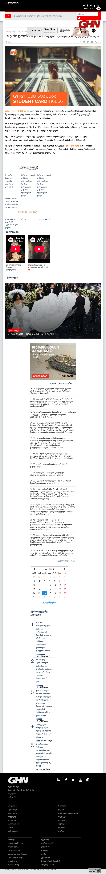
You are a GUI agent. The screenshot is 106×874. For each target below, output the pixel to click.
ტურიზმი (44, 850)
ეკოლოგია (62, 820)
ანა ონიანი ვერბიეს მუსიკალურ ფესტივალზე (14, 267)
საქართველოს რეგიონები (68, 813)
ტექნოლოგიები (47, 843)
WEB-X (47, 869)
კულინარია (46, 858)
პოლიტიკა (12, 806)
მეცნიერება (45, 840)
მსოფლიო (62, 806)
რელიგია (61, 824)
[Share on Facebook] (81, 42)
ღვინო (44, 854)
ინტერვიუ (12, 817)
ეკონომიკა (12, 809)
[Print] (99, 42)
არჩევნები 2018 (47, 865)
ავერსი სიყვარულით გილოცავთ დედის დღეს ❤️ (38, 267)
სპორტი (61, 831)
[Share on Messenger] (84, 42)
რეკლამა (12, 794)
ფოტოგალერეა (14, 850)
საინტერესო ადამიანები (17, 854)
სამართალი (13, 831)
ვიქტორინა (45, 847)
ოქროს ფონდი (14, 865)
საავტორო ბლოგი (15, 843)
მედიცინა (61, 827)
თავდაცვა (62, 817)
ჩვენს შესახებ (13, 787)
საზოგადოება (13, 824)
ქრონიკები (12, 277)
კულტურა (12, 820)
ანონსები (11, 840)
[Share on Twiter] (88, 42)
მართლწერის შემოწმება (51, 861)
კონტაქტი (12, 797)
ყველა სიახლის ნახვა (66, 561)
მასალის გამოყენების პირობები (21, 790)
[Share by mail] (92, 42)
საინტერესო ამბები (15, 858)
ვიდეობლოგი (13, 847)
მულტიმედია (12, 231)
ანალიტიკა (12, 813)
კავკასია (61, 809)
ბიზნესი (11, 827)
